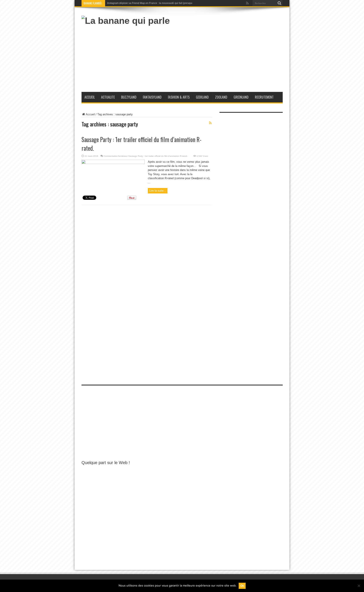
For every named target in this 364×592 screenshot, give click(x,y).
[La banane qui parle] (126, 21)
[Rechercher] (279, 3)
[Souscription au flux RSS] (210, 123)
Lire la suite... (157, 190)
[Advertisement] (206, 57)
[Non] (359, 586)
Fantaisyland (152, 97)
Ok (242, 585)
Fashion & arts (179, 97)
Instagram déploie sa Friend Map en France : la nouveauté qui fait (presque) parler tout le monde (162, 3)
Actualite (108, 97)
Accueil (89, 97)
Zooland (221, 97)
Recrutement (264, 97)
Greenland (241, 97)
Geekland (202, 97)
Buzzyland (128, 97)
